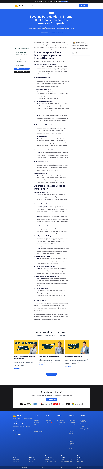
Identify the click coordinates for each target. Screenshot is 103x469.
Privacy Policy (42, 467)
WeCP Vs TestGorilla (61, 424)
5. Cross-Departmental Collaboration (22, 59)
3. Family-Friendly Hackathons (21, 54)
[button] (28, 5)
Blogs (70, 418)
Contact (47, 429)
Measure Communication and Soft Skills (84, 425)
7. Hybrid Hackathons (20, 65)
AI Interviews (36, 418)
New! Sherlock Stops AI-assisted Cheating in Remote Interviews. (49, 1)
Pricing (40, 5)
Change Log (71, 433)
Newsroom (48, 424)
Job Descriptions (72, 422)
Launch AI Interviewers (84, 418)
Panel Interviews (37, 422)
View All (59, 429)
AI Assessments (37, 420)
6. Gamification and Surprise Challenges (21, 62)
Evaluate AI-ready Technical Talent (83, 421)
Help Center (79, 467)
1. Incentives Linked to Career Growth (22, 50)
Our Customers (49, 420)
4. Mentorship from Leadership (21, 56)
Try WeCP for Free (22, 71)
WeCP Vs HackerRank (61, 420)
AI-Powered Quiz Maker (73, 437)
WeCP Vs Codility (60, 426)
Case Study (71, 426)
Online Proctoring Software (72, 447)
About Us (47, 418)
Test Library (71, 435)
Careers (47, 426)
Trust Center (61, 467)
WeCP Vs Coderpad (61, 422)
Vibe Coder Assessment (38, 431)
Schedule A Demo (51, 399)
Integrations (71, 431)
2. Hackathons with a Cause (21, 52)
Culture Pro (36, 429)
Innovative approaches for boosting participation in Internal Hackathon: (22, 47)
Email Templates (72, 420)
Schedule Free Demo (22, 68)
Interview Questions (72, 424)
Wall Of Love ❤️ (49, 422)
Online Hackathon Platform (72, 444)
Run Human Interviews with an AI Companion (84, 429)
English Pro (36, 426)
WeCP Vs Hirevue (60, 418)
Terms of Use (24, 467)
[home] (19, 6)
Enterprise (46, 5)
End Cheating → (65, 1)
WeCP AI (35, 424)
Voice (70, 429)
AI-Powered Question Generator (73, 441)
